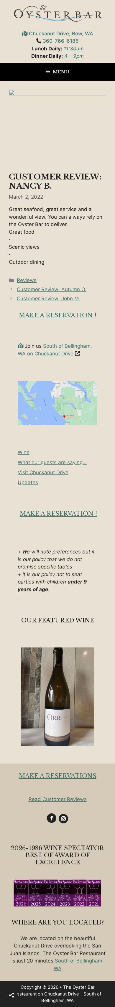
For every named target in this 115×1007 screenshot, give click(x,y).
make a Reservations (57, 775)
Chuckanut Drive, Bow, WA (61, 34)
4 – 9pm (74, 56)
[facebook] (51, 818)
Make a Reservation (56, 315)
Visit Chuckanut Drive (43, 472)
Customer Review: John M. (48, 298)
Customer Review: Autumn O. (51, 289)
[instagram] (63, 818)
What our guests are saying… (52, 462)
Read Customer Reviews (58, 799)
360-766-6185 (61, 41)
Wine (23, 452)
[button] (12, 995)
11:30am (74, 49)
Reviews (27, 280)
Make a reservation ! (58, 513)
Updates (28, 482)
